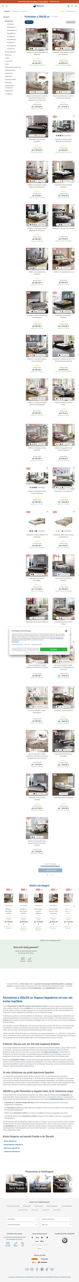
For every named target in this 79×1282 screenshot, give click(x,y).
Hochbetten (10, 42)
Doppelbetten (11, 33)
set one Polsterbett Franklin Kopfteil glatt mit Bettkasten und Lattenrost (63, 667)
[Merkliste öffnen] (72, 6)
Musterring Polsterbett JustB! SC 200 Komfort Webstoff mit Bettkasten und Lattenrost (37, 98)
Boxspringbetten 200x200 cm (13, 1144)
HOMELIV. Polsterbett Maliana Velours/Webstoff (37, 360)
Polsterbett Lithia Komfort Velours (63, 228)
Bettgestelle (9, 21)
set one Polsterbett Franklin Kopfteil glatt (37, 711)
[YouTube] (52, 1270)
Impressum (11, 1277)
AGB (16, 1277)
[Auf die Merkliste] (47, 29)
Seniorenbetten (23, 1210)
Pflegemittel (9, 91)
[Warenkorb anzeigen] (76, 6)
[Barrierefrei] (68, 6)
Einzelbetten (11, 36)
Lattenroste (9, 61)
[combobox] (71, 22)
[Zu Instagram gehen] (32, 1270)
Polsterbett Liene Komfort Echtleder (37, 140)
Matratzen (8, 55)
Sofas (7, 64)
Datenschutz (22, 1277)
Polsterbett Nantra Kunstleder (63, 797)
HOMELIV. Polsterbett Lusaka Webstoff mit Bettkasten (37, 186)
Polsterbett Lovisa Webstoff (64, 491)
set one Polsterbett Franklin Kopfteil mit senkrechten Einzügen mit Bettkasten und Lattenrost (37, 756)
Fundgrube (8, 94)
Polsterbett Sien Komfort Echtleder (63, 316)
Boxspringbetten (10, 52)
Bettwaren (8, 82)
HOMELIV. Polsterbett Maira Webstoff (37, 449)
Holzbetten (10, 24)
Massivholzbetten (52, 1206)
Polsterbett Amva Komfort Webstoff (63, 579)
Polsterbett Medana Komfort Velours (63, 403)
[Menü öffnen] (3, 6)
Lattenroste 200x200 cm (12, 1151)
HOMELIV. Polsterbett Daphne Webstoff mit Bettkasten (37, 403)
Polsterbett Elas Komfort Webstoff (37, 622)
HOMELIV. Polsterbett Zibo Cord (63, 272)
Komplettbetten (12, 30)
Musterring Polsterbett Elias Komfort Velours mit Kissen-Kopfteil (37, 843)
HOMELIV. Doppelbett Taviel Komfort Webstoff (63, 449)
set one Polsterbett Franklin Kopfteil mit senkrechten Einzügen (37, 666)
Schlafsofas (57, 1210)
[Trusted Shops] (64, 1240)
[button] (74, 906)
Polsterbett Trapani (18, 1059)
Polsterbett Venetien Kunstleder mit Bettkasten (37, 316)
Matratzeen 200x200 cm (12, 1148)
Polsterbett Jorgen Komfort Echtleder (37, 798)
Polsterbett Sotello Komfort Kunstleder (63, 755)
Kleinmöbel (8, 76)
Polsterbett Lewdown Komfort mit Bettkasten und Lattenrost (63, 360)
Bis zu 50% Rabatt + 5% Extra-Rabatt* (37, 1)
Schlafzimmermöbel (13, 1206)
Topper (7, 58)
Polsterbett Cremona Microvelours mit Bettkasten (63, 53)
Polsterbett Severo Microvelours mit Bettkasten (63, 536)
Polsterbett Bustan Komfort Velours (63, 623)
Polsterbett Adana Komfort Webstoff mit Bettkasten (63, 140)
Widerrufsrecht (30, 1277)
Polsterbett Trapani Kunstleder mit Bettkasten (37, 53)
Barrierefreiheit (49, 1277)
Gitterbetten (11, 49)
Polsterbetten (38, 1206)
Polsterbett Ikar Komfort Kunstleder (37, 579)
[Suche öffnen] (6, 6)
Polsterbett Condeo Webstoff (63, 710)
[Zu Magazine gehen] (27, 1270)
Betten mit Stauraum (51, 1052)
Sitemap (56, 1277)
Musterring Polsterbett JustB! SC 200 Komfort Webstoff (63, 97)
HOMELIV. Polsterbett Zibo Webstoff (37, 273)
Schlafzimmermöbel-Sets (13, 67)
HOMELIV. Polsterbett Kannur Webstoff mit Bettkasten (37, 229)
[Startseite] (38, 6)
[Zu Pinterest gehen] (42, 1270)
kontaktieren (10, 1126)
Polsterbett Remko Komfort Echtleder (63, 186)
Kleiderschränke (10, 70)
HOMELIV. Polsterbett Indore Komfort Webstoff (37, 492)
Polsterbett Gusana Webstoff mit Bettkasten (37, 536)
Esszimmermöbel (10, 79)
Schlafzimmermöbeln (57, 1099)
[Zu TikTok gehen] (47, 1270)
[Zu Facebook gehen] (37, 1270)
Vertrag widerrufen (40, 1277)
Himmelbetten (11, 39)
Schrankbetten (11, 45)
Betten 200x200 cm (10, 1141)
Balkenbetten (11, 27)
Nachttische (9, 73)
